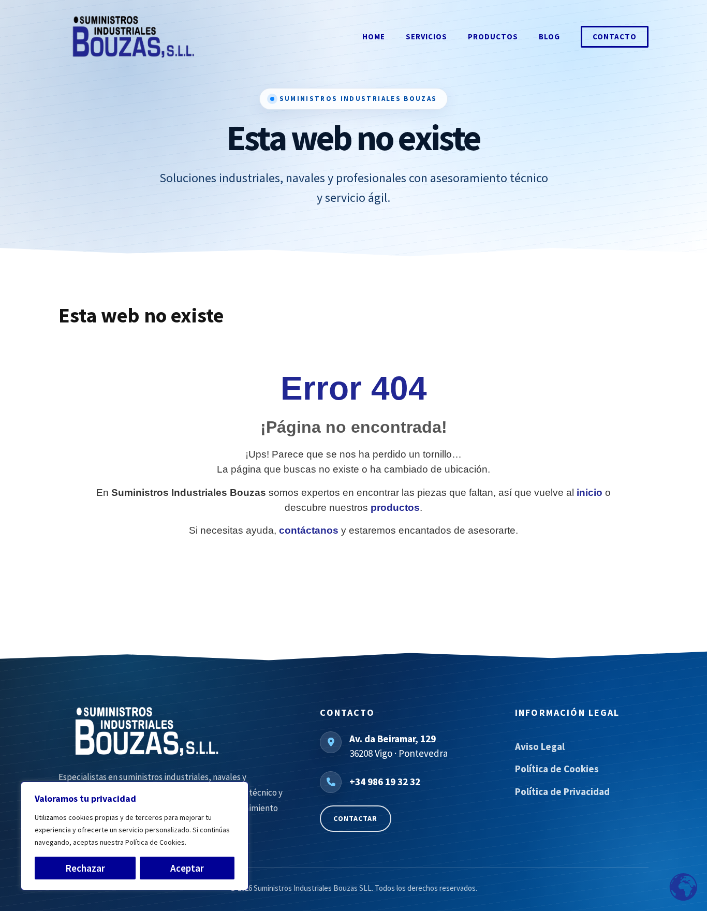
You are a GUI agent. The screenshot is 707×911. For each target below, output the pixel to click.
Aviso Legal (540, 746)
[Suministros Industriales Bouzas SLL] (171, 731)
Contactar (355, 818)
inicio (589, 492)
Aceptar (187, 868)
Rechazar (85, 868)
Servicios (426, 36)
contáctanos (308, 530)
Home (373, 36)
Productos (493, 36)
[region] (134, 836)
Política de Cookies (557, 768)
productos (395, 507)
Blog (549, 36)
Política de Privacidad (562, 791)
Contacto (615, 36)
